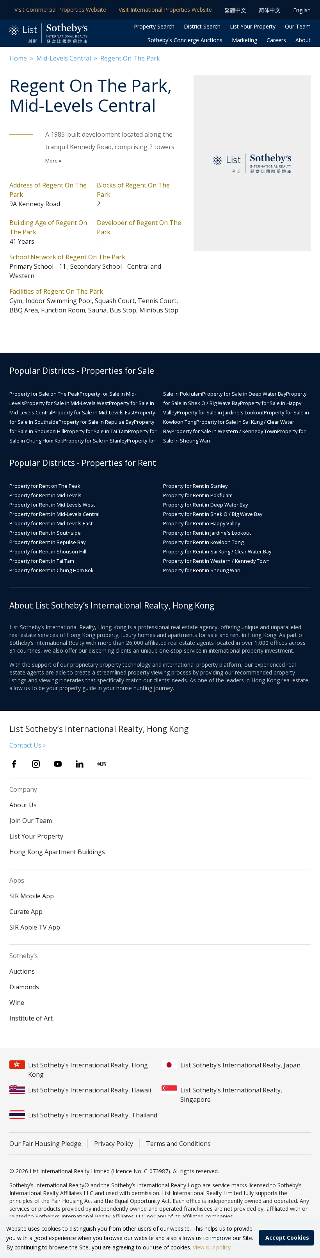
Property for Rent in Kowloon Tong (203, 542)
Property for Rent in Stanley (195, 485)
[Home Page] (48, 33)
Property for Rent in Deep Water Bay (205, 504)
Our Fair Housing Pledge (45, 1143)
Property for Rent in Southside (45, 532)
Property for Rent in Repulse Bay (47, 542)
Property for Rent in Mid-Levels (45, 495)
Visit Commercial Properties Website (60, 9)
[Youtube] (58, 764)
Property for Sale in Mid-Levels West (66, 403)
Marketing (244, 40)
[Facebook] (14, 764)
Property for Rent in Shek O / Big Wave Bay (212, 513)
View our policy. (212, 1247)
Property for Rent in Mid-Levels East (50, 523)
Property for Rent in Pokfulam (198, 495)
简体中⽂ (270, 10)
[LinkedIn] (79, 764)
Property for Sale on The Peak (44, 393)
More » (53, 160)
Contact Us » (27, 745)
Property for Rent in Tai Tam (41, 560)
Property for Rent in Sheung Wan (201, 570)
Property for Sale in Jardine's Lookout (220, 412)
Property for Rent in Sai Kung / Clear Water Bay (217, 551)
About (303, 40)
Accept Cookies (287, 1237)
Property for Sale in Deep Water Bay (244, 393)
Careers (276, 40)
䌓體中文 (235, 10)
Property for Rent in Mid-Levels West (52, 504)
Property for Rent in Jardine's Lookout (207, 532)
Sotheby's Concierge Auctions (185, 40)
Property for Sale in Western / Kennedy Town (224, 431)
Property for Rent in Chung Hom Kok (51, 570)
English (302, 10)
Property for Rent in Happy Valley (201, 523)
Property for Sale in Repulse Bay (96, 421)
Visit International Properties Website (165, 9)
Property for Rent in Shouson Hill (47, 551)
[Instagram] (36, 764)
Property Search (154, 26)
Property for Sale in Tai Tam (96, 431)
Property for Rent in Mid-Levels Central (54, 513)
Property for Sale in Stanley (95, 440)
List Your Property (253, 26)
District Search (202, 26)
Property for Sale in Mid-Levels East (93, 412)
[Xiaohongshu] (101, 764)
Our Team (298, 26)
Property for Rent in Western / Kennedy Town (216, 560)
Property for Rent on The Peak (44, 485)
